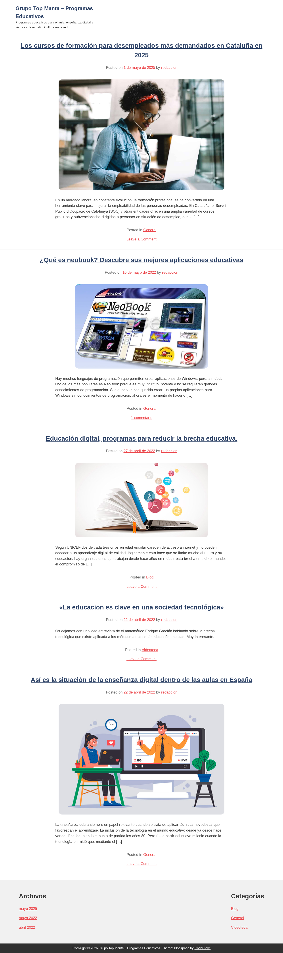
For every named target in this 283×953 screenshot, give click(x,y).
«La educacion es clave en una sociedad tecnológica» (141, 607)
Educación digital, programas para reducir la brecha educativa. (141, 438)
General (149, 230)
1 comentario (141, 418)
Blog (149, 577)
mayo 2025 (28, 909)
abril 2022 (27, 927)
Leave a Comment (141, 239)
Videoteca (150, 650)
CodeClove (203, 948)
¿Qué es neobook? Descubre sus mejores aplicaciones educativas (141, 259)
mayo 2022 (28, 918)
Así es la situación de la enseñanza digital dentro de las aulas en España (141, 679)
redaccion (169, 67)
